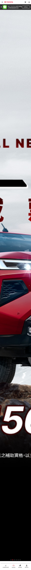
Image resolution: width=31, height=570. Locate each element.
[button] (2, 285)
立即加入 (26, 7)
